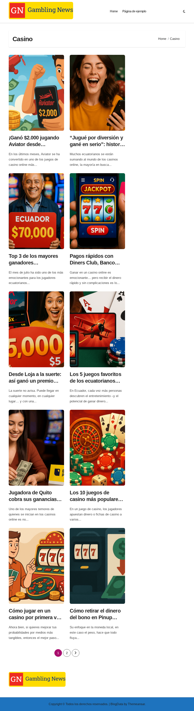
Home (114, 11)
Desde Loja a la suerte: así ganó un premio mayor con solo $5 (35, 380)
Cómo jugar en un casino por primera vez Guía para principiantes (36, 617)
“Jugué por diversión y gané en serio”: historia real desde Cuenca (97, 144)
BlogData (116, 704)
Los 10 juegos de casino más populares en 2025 (95, 499)
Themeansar (136, 704)
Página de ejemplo (134, 11)
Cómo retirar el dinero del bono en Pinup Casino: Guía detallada (96, 617)
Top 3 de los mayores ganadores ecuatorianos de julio (33, 262)
